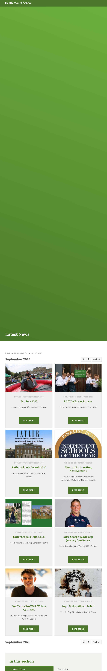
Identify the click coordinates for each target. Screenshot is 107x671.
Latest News (36, 353)
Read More (29, 420)
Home (7, 353)
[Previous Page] (83, 359)
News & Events (20, 353)
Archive (96, 359)
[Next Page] (88, 359)
